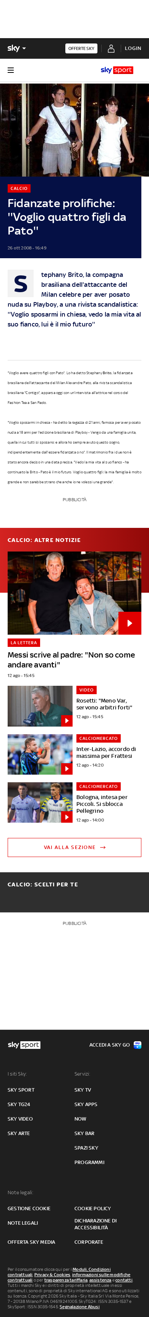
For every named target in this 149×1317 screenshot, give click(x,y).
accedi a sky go (109, 1045)
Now (80, 1119)
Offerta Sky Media (31, 1242)
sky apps (86, 1104)
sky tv (82, 1090)
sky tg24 (19, 1104)
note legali (23, 1223)
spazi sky (86, 1148)
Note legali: (20, 1192)
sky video (20, 1119)
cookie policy (92, 1208)
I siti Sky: (17, 1074)
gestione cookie (29, 1208)
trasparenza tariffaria (65, 1280)
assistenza (100, 1280)
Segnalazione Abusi (80, 1306)
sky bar (84, 1133)
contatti (124, 1280)
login (133, 48)
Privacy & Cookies (52, 1274)
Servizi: (82, 1074)
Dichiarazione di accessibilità (95, 1224)
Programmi (89, 1162)
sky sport (21, 1090)
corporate (88, 1242)
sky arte (19, 1133)
